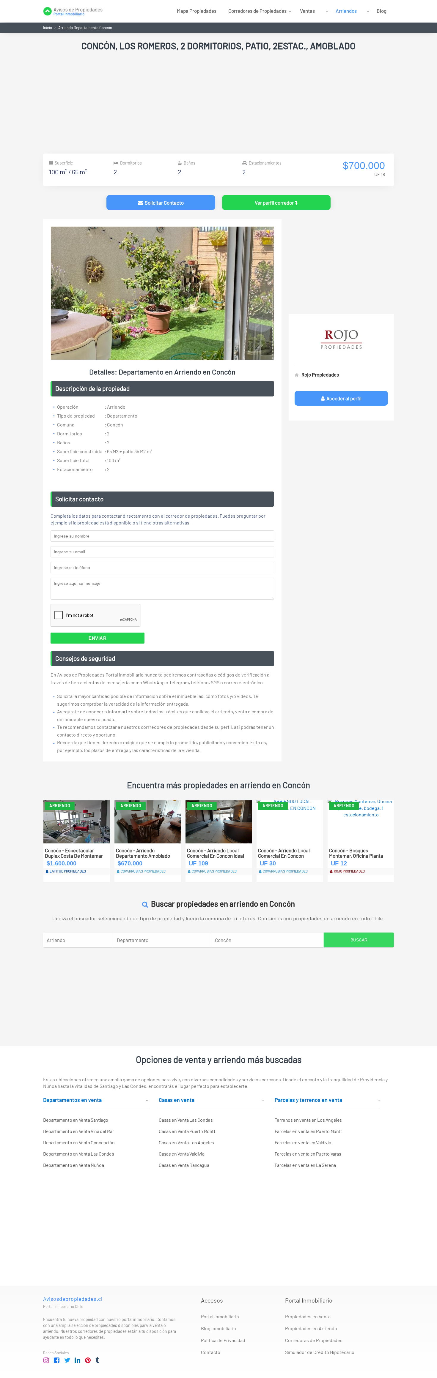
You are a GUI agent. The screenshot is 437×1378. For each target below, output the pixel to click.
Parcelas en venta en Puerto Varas (308, 1153)
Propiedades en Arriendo (311, 1328)
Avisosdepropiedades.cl (72, 1298)
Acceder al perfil (343, 398)
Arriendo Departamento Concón (85, 27)
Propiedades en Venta (308, 1316)
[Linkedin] (77, 1360)
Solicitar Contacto (163, 203)
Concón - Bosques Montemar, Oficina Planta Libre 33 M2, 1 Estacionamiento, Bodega (286, 853)
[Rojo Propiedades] (341, 339)
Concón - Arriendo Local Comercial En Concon (71, 853)
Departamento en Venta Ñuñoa (73, 1165)
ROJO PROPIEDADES (136, 871)
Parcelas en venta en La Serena (305, 1165)
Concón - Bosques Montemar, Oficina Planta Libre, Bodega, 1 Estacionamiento (143, 853)
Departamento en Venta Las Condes (78, 1153)
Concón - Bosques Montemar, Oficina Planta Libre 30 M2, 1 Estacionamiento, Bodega (215, 853)
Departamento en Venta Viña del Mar (78, 1131)
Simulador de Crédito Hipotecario (319, 1352)
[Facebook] (57, 1360)
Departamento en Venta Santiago (75, 1120)
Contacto (210, 1352)
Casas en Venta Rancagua (184, 1165)
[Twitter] (67, 1360)
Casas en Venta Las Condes (186, 1120)
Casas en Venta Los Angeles (186, 1142)
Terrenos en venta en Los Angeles (308, 1120)
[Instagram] (46, 1360)
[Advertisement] (218, 103)
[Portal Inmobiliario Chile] (73, 10)
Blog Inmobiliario (218, 1328)
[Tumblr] (98, 1360)
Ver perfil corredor (275, 203)
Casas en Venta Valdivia (181, 1153)
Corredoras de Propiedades (313, 1340)
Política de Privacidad (223, 1340)
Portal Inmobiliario (220, 1316)
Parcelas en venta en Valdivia (303, 1142)
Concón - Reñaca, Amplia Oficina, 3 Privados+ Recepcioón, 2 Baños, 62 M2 (359, 853)
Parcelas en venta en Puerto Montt (308, 1131)
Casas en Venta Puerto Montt (187, 1131)
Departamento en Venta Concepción (78, 1142)
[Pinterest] (88, 1360)
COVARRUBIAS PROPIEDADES (72, 871)
